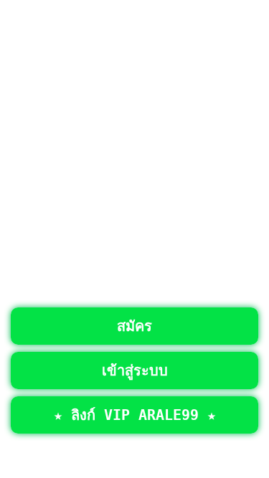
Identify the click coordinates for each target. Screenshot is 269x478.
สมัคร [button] (134, 326)
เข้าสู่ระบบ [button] (135, 370)
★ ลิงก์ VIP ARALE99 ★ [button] (135, 415)
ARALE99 (207, 450)
